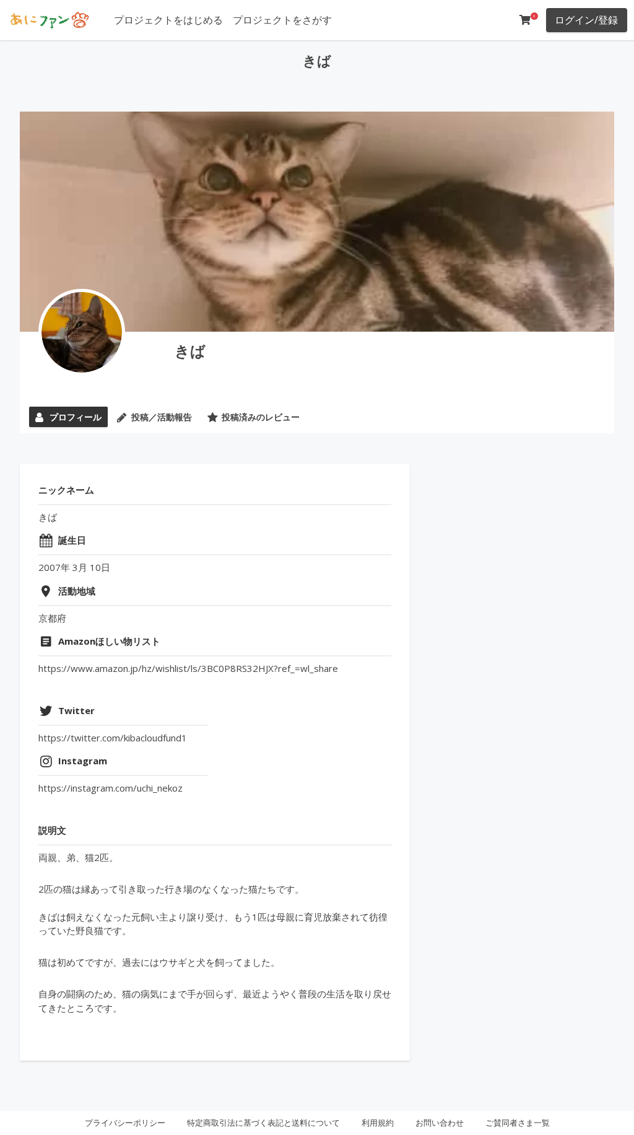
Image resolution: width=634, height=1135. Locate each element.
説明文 (52, 830)
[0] (525, 20)
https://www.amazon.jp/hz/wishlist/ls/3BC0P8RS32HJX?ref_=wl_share (188, 668)
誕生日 (72, 540)
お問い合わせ (439, 1122)
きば (190, 350)
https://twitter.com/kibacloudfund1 (112, 737)
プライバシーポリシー (125, 1122)
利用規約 (378, 1122)
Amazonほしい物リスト (109, 641)
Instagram (82, 760)
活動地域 (76, 591)
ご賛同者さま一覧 (517, 1122)
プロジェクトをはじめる (168, 20)
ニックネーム (66, 490)
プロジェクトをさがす (282, 20)
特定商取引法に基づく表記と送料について (263, 1122)
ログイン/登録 (586, 20)
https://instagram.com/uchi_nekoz (110, 788)
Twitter (76, 710)
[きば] (81, 332)
